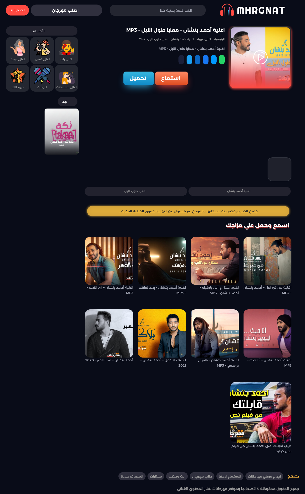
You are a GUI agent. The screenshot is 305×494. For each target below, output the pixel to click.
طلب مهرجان (202, 476)
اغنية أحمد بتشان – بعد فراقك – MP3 (162, 290)
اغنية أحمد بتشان (238, 191)
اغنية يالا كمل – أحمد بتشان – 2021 (163, 363)
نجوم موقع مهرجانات (264, 476)
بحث (120, 10)
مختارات (156, 476)
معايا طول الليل (134, 191)
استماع (170, 78)
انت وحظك (176, 476)
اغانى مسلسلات (66, 87)
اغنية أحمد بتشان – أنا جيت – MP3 (269, 363)
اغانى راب (66, 59)
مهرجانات (18, 87)
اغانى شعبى (42, 59)
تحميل (137, 78)
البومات (42, 87)
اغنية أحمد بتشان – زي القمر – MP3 (110, 290)
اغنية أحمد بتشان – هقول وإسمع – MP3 (218, 363)
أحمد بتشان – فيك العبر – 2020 (109, 360)
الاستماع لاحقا (230, 476)
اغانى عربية (18, 59)
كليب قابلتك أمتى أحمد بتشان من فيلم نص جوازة (261, 448)
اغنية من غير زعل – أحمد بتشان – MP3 (267, 290)
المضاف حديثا (132, 476)
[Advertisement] (188, 124)
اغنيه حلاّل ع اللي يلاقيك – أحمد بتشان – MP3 (219, 290)
